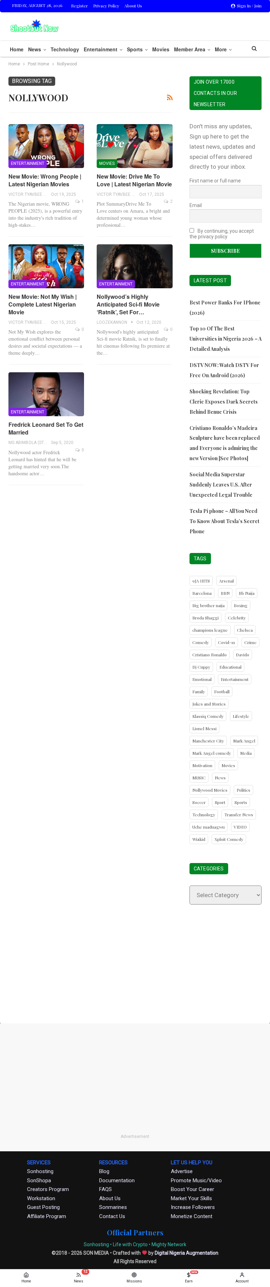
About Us (133, 5)
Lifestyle (241, 716)
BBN (225, 593)
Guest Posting (43, 1207)
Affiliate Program (46, 1216)
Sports (135, 49)
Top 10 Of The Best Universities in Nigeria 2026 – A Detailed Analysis (225, 338)
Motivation (202, 765)
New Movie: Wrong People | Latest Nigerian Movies (44, 180)
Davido (242, 654)
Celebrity (237, 617)
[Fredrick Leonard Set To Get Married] (46, 394)
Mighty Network (169, 1244)
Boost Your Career (192, 1189)
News (34, 49)
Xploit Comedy (228, 839)
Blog (104, 1171)
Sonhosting (40, 1171)
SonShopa (39, 1180)
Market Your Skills (191, 1198)
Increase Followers (193, 1207)
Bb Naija (247, 593)
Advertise (182, 1171)
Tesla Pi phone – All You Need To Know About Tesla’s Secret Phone (224, 521)
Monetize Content (191, 1216)
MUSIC (199, 777)
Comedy (200, 642)
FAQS (105, 1189)
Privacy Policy (106, 5)
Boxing (241, 605)
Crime (250, 642)
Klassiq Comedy (208, 716)
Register (79, 5)
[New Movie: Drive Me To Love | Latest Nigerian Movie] (134, 146)
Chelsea (245, 630)
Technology (65, 49)
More (221, 49)
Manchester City (208, 741)
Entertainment (100, 49)
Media (246, 753)
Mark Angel (244, 741)
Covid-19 (226, 642)
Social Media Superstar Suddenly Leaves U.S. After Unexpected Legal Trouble (220, 484)
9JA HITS (201, 581)
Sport (220, 802)
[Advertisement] (135, 969)
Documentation (117, 1180)
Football (222, 691)
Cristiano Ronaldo (209, 654)
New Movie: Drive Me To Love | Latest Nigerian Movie (134, 180)
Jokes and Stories (209, 704)
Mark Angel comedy (211, 753)
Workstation (41, 1198)
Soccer (199, 802)
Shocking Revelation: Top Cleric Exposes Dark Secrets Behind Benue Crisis (223, 401)
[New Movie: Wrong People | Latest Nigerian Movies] (46, 146)
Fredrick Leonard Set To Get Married (45, 428)
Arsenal (226, 581)
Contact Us (112, 1216)
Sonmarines (113, 1207)
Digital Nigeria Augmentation (186, 1253)
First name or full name (215, 181)
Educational (230, 667)
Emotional (202, 679)
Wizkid (198, 839)
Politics (243, 790)
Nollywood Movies (209, 790)
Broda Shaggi (205, 617)
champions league (210, 630)
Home (17, 49)
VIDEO (240, 827)
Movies (160, 49)
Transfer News (238, 814)
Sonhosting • (98, 1244)
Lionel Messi (204, 728)
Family (198, 691)
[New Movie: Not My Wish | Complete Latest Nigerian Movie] (46, 266)
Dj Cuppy (201, 667)
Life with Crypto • (131, 1244)
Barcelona (202, 593)
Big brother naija (208, 605)
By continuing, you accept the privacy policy (221, 233)
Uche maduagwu (208, 827)
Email (195, 205)
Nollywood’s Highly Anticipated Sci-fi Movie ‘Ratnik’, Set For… (128, 304)
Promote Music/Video (196, 1180)
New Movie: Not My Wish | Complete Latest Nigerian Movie (42, 304)
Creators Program (48, 1189)
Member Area (189, 49)
